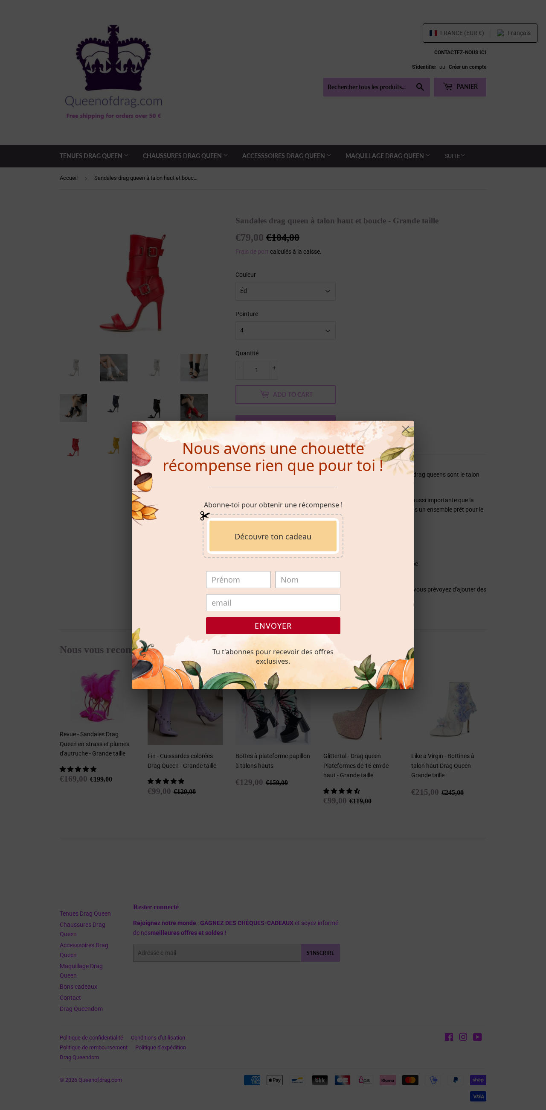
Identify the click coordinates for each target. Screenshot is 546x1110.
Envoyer (273, 626)
